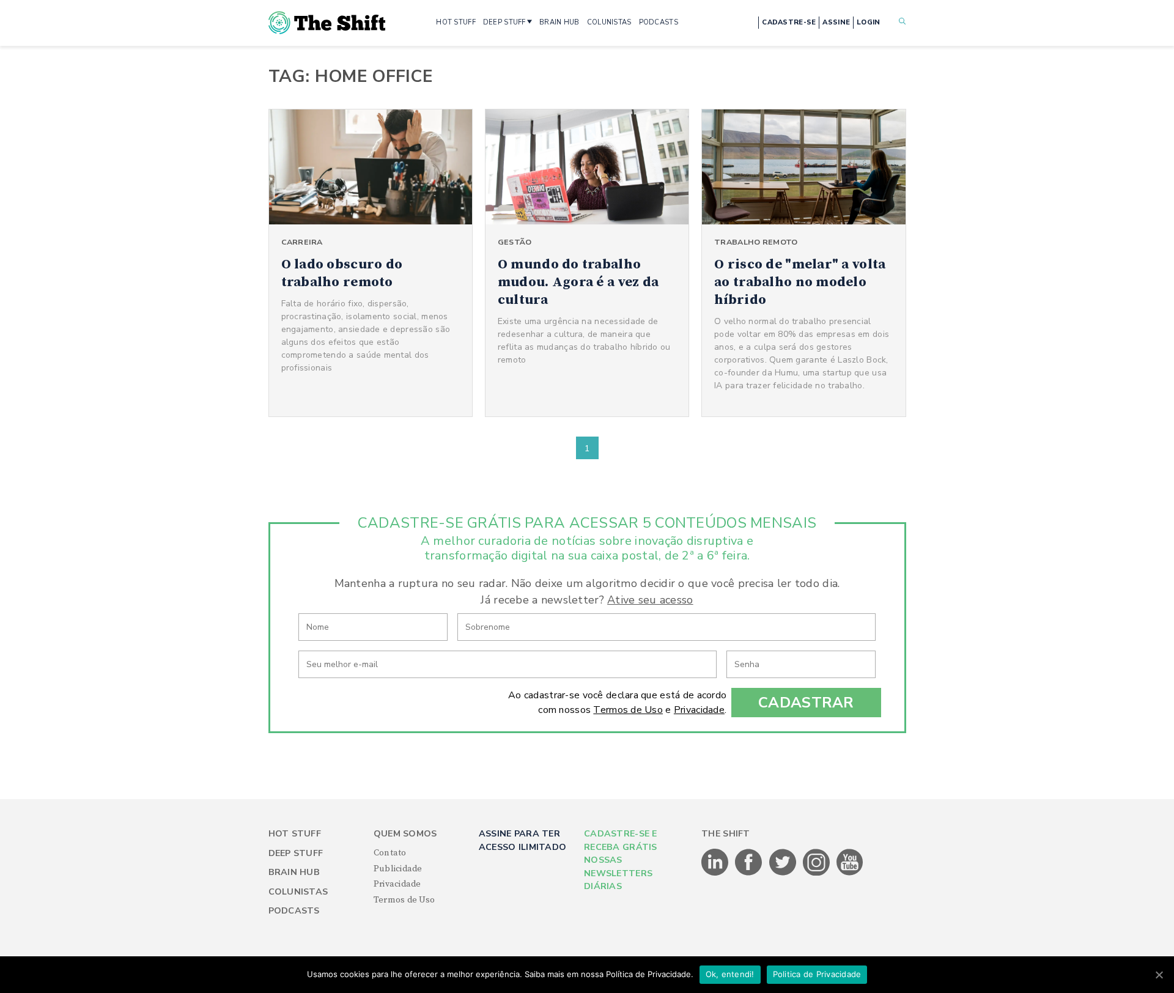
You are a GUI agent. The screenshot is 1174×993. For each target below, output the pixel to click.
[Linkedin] (715, 873)
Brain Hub (294, 872)
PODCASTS (658, 22)
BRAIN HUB (559, 22)
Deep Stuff (295, 853)
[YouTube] (849, 873)
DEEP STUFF (504, 22)
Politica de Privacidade (817, 974)
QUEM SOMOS (405, 834)
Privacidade (699, 710)
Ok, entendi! (730, 974)
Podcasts (294, 911)
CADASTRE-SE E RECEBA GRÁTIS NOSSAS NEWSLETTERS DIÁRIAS (620, 860)
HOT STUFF (456, 22)
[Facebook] (749, 873)
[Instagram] (817, 873)
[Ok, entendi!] (1159, 975)
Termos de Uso (628, 710)
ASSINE (836, 22)
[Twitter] (783, 873)
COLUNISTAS (609, 22)
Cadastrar (806, 702)
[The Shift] (327, 22)
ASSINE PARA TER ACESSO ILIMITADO (522, 840)
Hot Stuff (295, 834)
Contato (390, 852)
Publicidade (398, 868)
